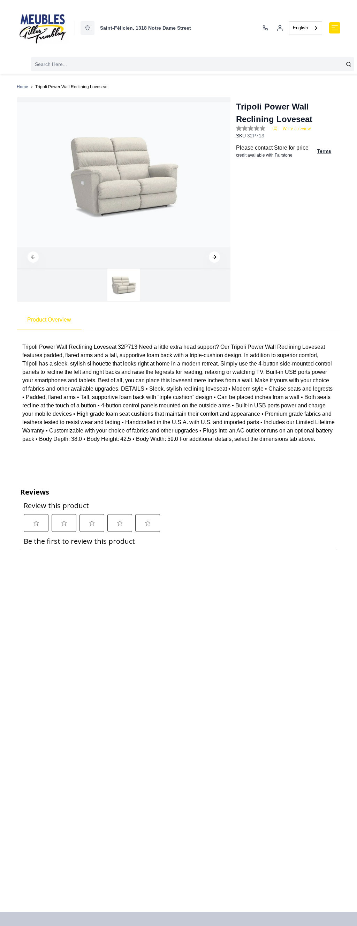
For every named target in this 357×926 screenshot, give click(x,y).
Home (22, 86)
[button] (33, 257)
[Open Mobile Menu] (334, 27)
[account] (279, 27)
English (300, 27)
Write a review (297, 129)
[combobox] (305, 28)
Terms (324, 151)
